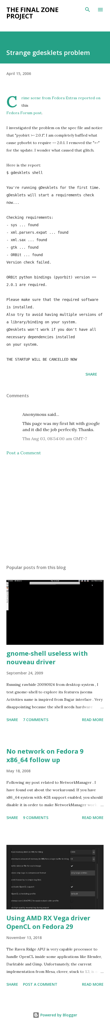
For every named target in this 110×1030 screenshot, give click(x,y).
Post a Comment (23, 452)
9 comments (35, 817)
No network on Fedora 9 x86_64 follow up (45, 755)
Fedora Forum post (24, 112)
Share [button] (91, 374)
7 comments (35, 719)
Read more (93, 719)
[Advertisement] (55, 510)
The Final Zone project (32, 12)
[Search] (87, 9)
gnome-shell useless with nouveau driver (47, 657)
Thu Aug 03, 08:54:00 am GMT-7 (54, 438)
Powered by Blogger (58, 1014)
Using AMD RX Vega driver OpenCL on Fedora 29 (48, 922)
